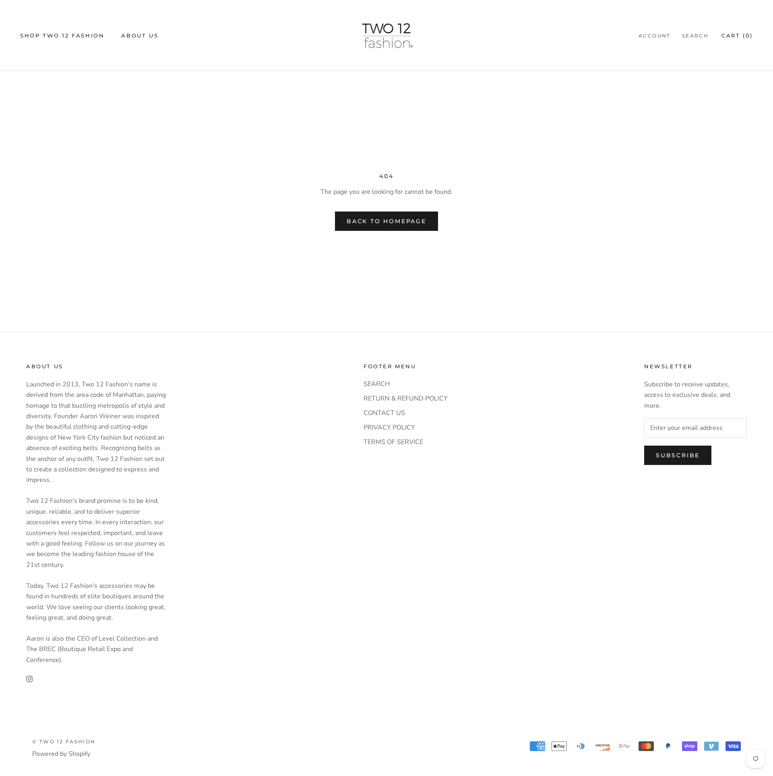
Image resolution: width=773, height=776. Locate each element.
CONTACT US (384, 413)
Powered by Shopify (61, 753)
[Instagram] (29, 678)
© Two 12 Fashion (63, 742)
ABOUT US (139, 35)
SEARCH (377, 384)
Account (655, 36)
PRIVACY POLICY (389, 427)
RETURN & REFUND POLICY (406, 398)
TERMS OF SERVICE (393, 442)
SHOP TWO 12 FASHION (62, 35)
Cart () (737, 35)
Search (695, 36)
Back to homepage (386, 221)
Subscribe (678, 455)
